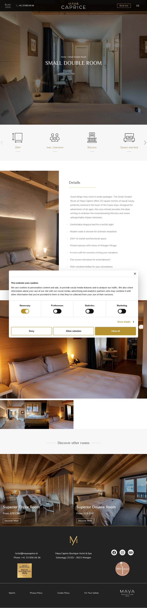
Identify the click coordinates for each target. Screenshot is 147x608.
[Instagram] (122, 552)
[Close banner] (135, 274)
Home (63, 57)
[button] (25, 6)
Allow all (115, 331)
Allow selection (73, 331)
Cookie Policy (63, 593)
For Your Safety (91, 593)
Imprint (12, 593)
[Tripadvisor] (131, 552)
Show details (123, 322)
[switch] (57, 311)
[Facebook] (114, 552)
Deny (31, 331)
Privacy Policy (36, 593)
